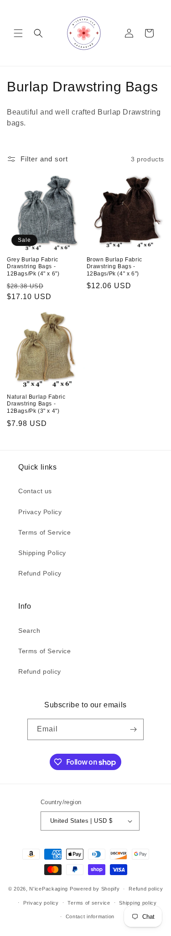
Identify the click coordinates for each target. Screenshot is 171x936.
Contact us (35, 491)
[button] (18, 33)
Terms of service (88, 903)
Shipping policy (138, 903)
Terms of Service (44, 532)
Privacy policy (41, 903)
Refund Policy (40, 573)
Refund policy (39, 671)
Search (29, 630)
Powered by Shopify (95, 888)
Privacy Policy (40, 512)
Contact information (90, 916)
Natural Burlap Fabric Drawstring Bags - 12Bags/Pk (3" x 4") (36, 404)
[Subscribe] (133, 729)
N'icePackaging (48, 888)
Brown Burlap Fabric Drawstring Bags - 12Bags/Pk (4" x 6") (114, 266)
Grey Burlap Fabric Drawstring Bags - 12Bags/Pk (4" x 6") (33, 266)
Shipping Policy (42, 552)
